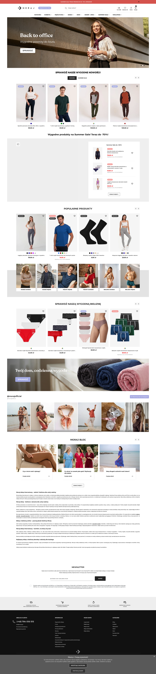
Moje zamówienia (88, 628)
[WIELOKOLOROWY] (125, 253)
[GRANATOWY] (125, 123)
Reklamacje (58, 637)
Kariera (56, 635)
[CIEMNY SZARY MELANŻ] (94, 123)
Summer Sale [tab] (82, 78)
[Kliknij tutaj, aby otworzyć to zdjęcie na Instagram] (29, 431)
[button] (131, 8)
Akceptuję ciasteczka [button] (78, 665)
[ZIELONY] (31, 123)
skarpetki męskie (96, 523)
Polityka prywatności (60, 626)
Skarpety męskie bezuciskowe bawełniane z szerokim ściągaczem (94, 255)
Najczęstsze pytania (21, 629)
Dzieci (114, 628)
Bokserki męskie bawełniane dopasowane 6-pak (31, 350)
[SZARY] (93, 253)
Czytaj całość (26, 476)
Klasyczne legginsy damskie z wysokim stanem (31, 255)
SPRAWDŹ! (89, 2)
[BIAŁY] (62, 253)
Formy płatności (59, 628)
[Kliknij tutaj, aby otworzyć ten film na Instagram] (76, 431)
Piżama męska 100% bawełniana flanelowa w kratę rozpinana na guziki (62, 126)
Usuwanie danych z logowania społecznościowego (67, 640)
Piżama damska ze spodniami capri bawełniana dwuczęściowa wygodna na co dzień (31, 126)
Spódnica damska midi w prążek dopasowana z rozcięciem (94, 126)
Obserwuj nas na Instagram (140, 396)
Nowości (115, 635)
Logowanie (86, 622)
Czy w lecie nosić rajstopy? (115, 471)
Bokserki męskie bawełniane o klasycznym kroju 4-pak (125, 255)
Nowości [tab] (72, 78)
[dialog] (78, 664)
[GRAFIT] (34, 253)
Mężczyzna (115, 626)
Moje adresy (87, 631)
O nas (56, 624)
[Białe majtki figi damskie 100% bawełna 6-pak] (62, 328)
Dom (114, 631)
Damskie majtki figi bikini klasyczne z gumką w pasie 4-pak (125, 351)
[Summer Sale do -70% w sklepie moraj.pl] (78, 42)
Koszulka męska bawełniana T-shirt (62, 255)
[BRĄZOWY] (62, 123)
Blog (114, 622)
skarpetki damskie (25, 516)
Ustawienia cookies (59, 646)
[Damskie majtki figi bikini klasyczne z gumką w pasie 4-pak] (125, 328)
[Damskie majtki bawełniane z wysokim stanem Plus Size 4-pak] (93, 328)
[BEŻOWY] (32, 253)
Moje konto (86, 626)
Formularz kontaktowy (21, 626)
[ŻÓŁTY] (64, 253)
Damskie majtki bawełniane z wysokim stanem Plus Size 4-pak (94, 351)
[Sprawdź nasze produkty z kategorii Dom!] (78, 375)
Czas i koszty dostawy (60, 633)
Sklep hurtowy (58, 642)
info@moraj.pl (19, 624)
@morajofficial (11, 398)
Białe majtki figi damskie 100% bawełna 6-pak (62, 350)
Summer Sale (116, 633)
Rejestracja (86, 624)
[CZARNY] (92, 123)
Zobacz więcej (114, 194)
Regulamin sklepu (59, 622)
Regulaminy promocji (60, 644)
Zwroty (57, 631)
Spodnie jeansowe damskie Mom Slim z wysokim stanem (125, 126)
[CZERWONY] (58, 253)
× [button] (154, 656)
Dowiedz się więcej (105, 661)
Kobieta (114, 624)
